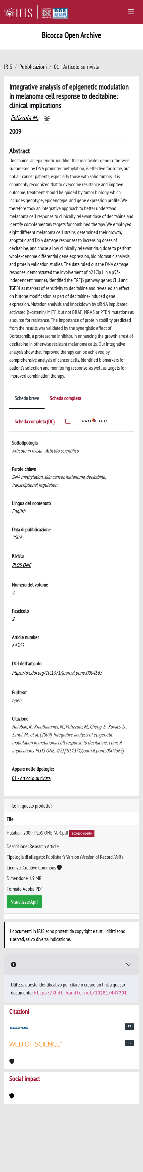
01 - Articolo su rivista (76, 66)
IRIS (8, 66)
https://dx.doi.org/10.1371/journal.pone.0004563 (57, 672)
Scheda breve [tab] (27, 398)
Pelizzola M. (24, 117)
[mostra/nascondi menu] (131, 12)
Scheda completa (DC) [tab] (35, 421)
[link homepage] (21, 12)
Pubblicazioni (33, 66)
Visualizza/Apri (24, 901)
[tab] (68, 422)
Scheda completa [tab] (65, 398)
